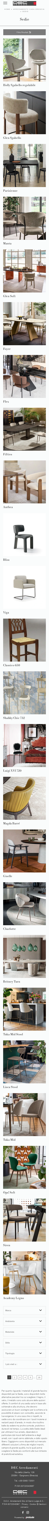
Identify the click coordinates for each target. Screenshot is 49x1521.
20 (39, 1377)
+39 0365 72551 (26, 1480)
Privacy (25, 1504)
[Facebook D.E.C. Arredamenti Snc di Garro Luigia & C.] (22, 1512)
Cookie (33, 1504)
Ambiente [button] (10, 1321)
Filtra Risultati (23, 32)
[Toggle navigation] (5, 3)
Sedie (25, 11)
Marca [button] (8, 1310)
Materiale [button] (9, 1332)
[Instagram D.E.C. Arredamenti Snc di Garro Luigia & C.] (27, 1512)
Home (7, 9)
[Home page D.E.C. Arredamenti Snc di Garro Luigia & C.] (24, 3)
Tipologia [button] (10, 1353)
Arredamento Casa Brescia (29, 9)
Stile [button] (7, 1343)
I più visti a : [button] (11, 1364)
